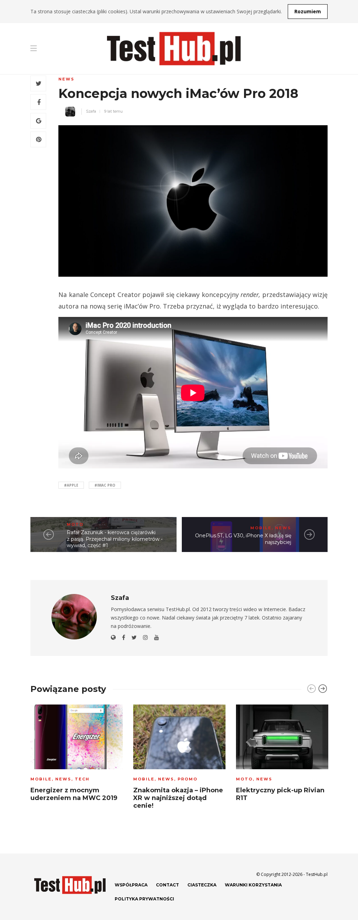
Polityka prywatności (144, 898)
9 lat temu (113, 111)
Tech (82, 779)
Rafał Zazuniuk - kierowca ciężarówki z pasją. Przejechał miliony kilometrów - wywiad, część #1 (115, 539)
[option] (76, 755)
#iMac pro (104, 485)
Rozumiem (307, 11)
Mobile (261, 527)
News (66, 79)
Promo (188, 779)
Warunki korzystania (253, 884)
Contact (167, 884)
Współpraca (131, 884)
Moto (75, 524)
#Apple (71, 485)
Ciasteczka (201, 884)
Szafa (91, 111)
